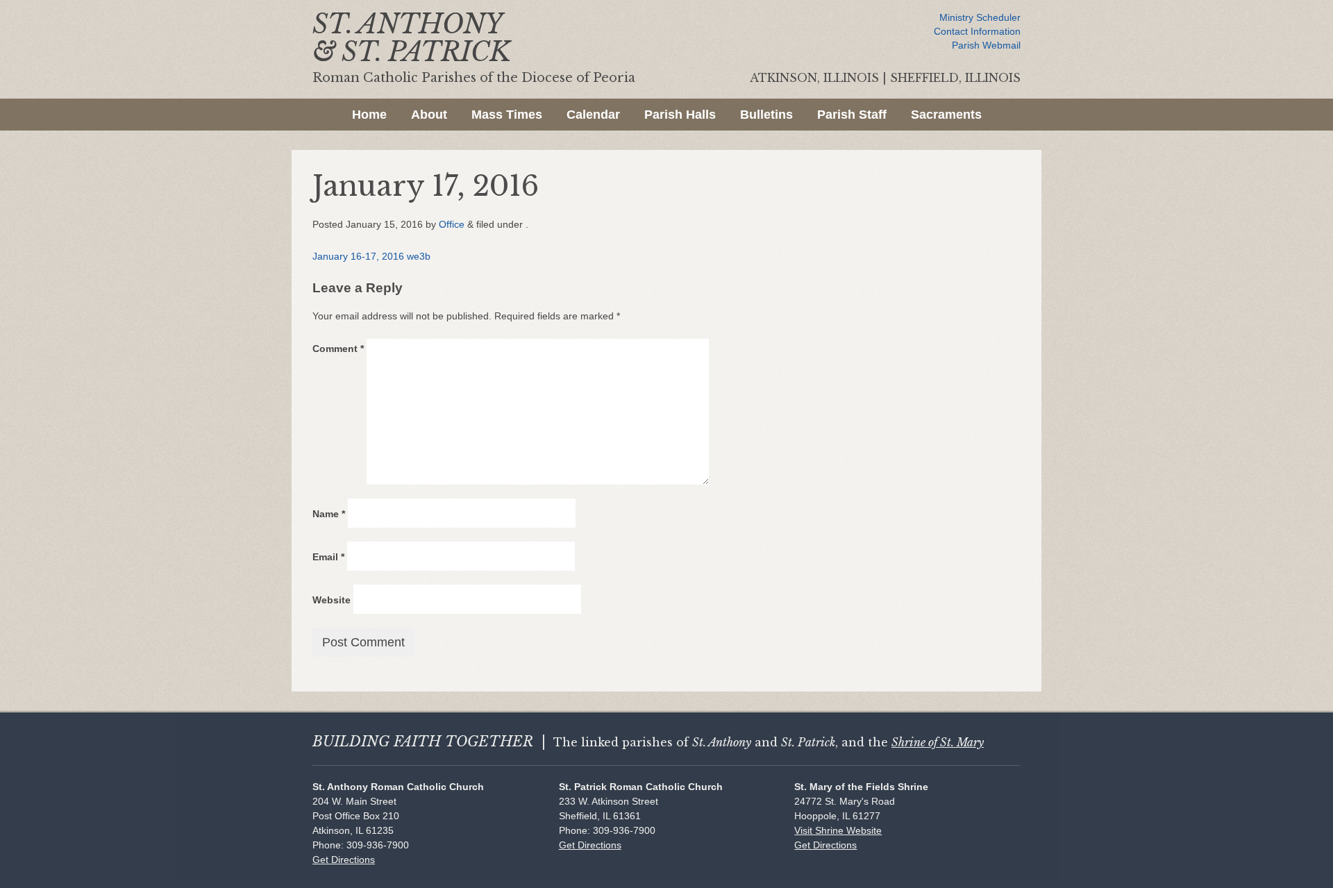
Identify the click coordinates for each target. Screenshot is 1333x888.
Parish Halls (680, 115)
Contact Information (977, 31)
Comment (338, 348)
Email (328, 556)
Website (331, 599)
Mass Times (506, 115)
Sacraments (946, 115)
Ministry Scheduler (980, 17)
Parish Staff (852, 115)
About (429, 115)
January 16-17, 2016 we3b (371, 256)
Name (328, 513)
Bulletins (766, 115)
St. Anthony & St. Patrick (411, 38)
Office (451, 224)
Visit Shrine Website (838, 830)
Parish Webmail (986, 45)
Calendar (593, 115)
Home (369, 115)
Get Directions (343, 859)
